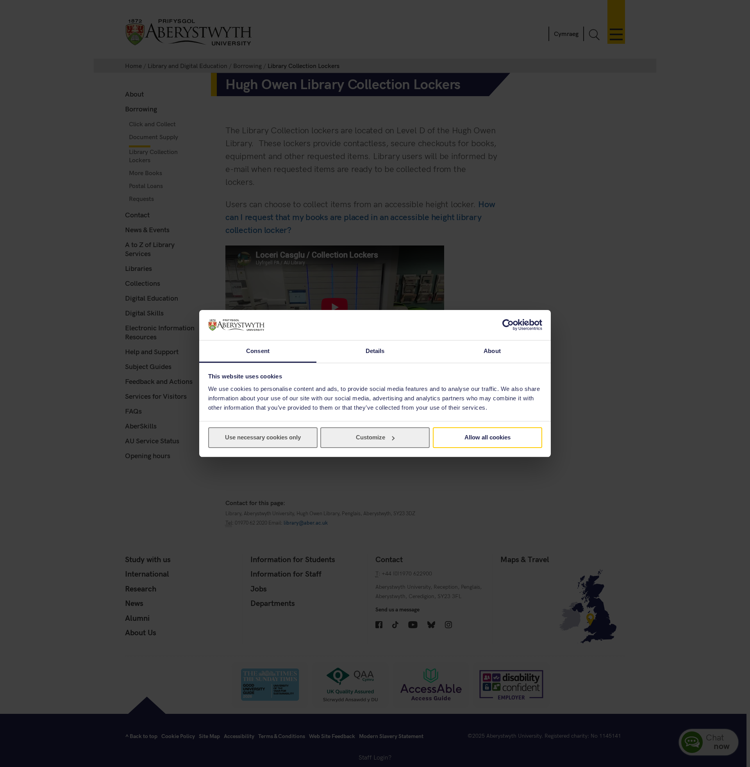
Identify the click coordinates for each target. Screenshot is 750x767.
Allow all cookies (487, 437)
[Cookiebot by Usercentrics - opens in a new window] (508, 325)
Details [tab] (375, 351)
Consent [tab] (258, 351)
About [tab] (492, 351)
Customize (370, 437)
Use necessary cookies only (263, 437)
